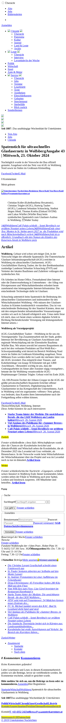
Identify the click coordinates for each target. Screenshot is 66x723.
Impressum (6, 717)
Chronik (15, 31)
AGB (57, 523)
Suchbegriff (10, 501)
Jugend (17, 42)
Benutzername (11, 519)
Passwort (52, 519)
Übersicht (10, 3)
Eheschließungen (22, 95)
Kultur (17, 39)
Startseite (18, 646)
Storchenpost (20, 101)
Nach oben (19, 652)
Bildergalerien (15, 14)
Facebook (6, 173)
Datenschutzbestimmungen (18, 526)
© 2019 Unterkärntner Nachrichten (19, 720)
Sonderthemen (15, 110)
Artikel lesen (33, 460)
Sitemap (39, 706)
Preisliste (30, 706)
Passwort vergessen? (43, 523)
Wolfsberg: (26, 689)
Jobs (10, 11)
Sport (10, 69)
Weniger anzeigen (48, 560)
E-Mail (21, 173)
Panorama (19, 37)
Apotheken (19, 92)
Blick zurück (20, 107)
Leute (14, 51)
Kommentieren (30, 658)
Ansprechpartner (17, 706)
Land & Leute (21, 45)
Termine (18, 84)
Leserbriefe (19, 87)
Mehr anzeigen (31, 560)
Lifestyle (52, 703)
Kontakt (18, 649)
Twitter (14, 173)
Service (14, 75)
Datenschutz (24, 717)
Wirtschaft (13, 66)
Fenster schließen (25, 507)
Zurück (5, 637)
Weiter (12, 637)
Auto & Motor (15, 72)
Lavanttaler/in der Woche (27, 60)
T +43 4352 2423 (18, 711)
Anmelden (6, 25)
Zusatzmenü (14, 643)
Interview (19, 57)
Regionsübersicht (52, 706)
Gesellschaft (41, 703)
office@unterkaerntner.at (44, 711)
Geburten (19, 98)
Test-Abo (12, 134)
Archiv (17, 48)
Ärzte (17, 89)
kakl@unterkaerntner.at (15, 193)
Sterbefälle (19, 104)
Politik (11, 63)
